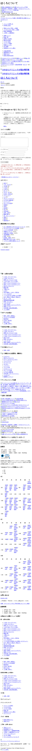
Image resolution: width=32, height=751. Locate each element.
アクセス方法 (7, 707)
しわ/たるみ (11, 281)
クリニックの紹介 (8, 705)
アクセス (3, 18)
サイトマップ (9, 18)
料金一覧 (6, 37)
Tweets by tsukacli (5, 249)
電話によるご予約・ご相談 (11, 28)
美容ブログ (7, 54)
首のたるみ (7, 322)
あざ (12, 297)
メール (3, 152)
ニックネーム (4, 149)
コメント (3, 137)
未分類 (5, 208)
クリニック (7, 195)
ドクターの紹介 (8, 708)
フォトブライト (8, 361)
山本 (6, 486)
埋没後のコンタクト (6, 177)
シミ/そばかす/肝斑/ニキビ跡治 (16, 641)
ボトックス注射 (8, 203)
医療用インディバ (8, 376)
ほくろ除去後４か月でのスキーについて (14, 226)
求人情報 (24, 18)
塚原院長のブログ (8, 52)
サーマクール (7, 362)
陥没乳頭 (6, 220)
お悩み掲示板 (7, 51)
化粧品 (5, 205)
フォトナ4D (7, 367)
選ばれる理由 (7, 40)
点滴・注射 (7, 696)
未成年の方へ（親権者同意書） (12, 730)
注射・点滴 (7, 212)
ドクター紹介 (7, 42)
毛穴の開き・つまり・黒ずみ (11, 292)
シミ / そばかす (8, 294)
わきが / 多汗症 (8, 320)
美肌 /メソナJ (7, 306)
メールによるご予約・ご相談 (11, 29)
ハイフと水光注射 (8, 230)
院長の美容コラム (8, 719)
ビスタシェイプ (8, 369)
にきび (5, 189)
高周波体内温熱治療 (9, 300)
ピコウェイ (7, 356)
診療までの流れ (8, 38)
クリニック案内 (8, 43)
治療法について (8, 231)
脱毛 (5, 219)
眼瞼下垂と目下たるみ (9, 239)
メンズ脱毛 (7, 309)
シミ (5, 197)
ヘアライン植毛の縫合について (12, 241)
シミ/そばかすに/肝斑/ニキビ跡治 (12, 295)
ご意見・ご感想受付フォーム (11, 732)
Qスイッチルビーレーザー (11, 359)
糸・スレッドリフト (9, 215)
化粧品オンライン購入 (9, 48)
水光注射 (6, 211)
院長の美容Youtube (8, 55)
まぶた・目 (7, 192)
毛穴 (5, 209)
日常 (5, 206)
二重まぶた (7, 289)
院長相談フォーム (8, 729)
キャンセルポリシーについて (11, 737)
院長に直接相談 (8, 31)
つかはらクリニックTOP (7, 64)
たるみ (5, 187)
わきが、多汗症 (8, 194)
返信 (5, 126)
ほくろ (25, 64)
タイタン (6, 364)
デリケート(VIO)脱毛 (9, 317)
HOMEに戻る (7, 25)
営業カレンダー (8, 45)
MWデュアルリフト (9, 286)
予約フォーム (7, 727)
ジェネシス (7, 375)
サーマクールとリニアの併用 (11, 228)
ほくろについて (9, 77)
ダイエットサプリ (8, 198)
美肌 (5, 217)
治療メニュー (7, 35)
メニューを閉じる (8, 24)
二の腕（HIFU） (8, 323)
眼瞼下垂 (6, 214)
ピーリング (7, 201)
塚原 (6, 485)
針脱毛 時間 (7, 237)
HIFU (5, 183)
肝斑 (5, 236)
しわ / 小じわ (7, 303)
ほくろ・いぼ (7, 298)
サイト (2, 154)
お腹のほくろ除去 (8, 233)
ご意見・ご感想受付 (9, 33)
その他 (5, 186)
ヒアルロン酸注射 (8, 200)
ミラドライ (15, 177)
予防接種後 (7, 234)
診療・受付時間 (17, 18)
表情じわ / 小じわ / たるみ (10, 280)
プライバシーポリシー (9, 733)
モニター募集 (7, 735)
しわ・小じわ (7, 184)
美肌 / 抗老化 (12, 305)
